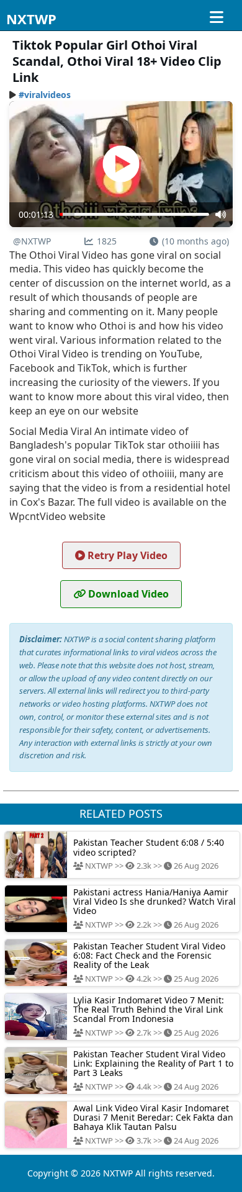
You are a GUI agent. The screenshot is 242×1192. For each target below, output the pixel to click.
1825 (107, 241)
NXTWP (31, 18)
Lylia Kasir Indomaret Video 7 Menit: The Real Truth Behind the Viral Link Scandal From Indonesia (148, 1009)
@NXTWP (32, 241)
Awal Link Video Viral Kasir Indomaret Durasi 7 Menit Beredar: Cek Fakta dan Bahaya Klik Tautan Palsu (153, 1117)
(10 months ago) (195, 241)
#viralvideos (45, 95)
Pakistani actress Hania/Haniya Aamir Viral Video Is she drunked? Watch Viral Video (154, 901)
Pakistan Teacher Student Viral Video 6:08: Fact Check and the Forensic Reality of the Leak (149, 955)
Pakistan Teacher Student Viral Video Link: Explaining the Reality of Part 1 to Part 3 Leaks (153, 1063)
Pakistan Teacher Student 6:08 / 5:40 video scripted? (148, 847)
